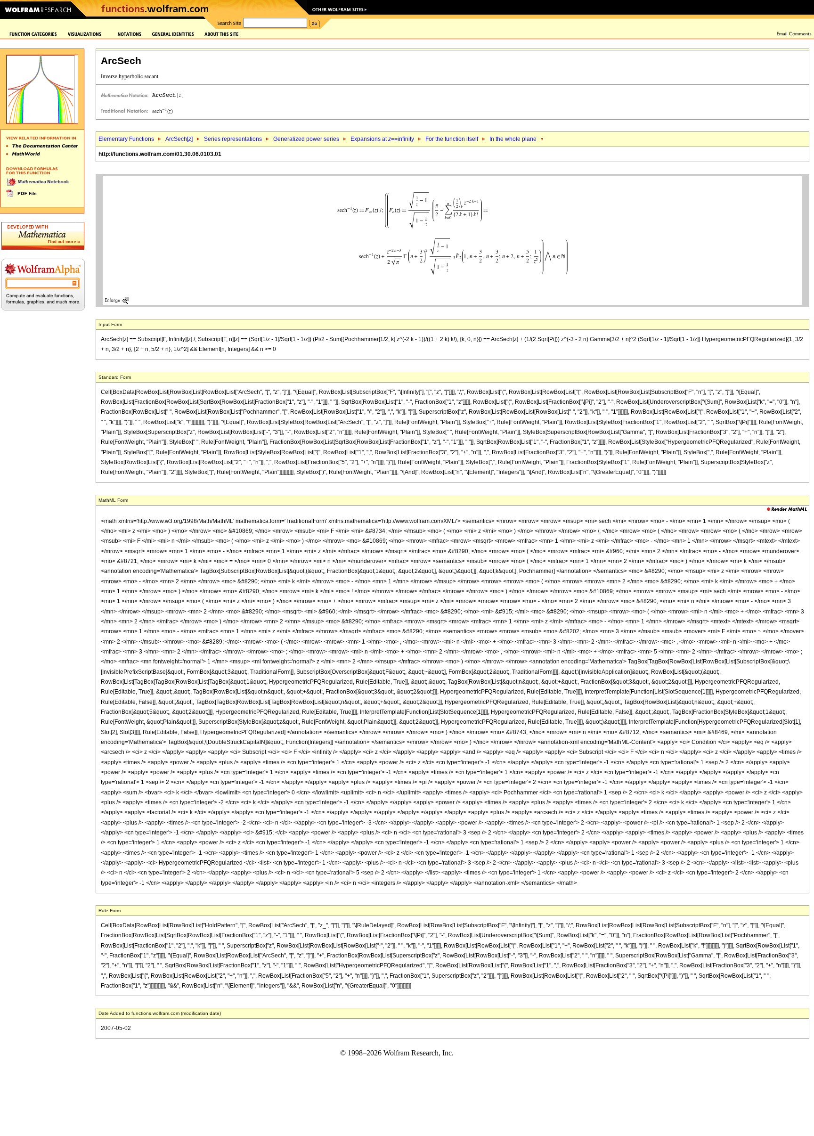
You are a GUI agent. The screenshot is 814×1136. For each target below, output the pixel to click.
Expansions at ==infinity (382, 139)
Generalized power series (306, 139)
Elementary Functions (126, 139)
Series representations (233, 139)
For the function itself (451, 139)
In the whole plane (513, 139)
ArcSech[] (179, 139)
